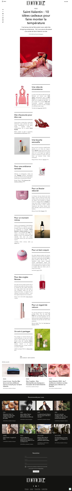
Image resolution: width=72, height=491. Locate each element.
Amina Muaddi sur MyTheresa (20, 133)
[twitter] (3, 18)
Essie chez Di (29, 296)
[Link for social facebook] (33, 486)
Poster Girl (40, 108)
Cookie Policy (44, 489)
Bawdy (42, 211)
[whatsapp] (3, 20)
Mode (36, 8)
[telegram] (3, 22)
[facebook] (3, 12)
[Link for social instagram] (36, 486)
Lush (38, 270)
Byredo (44, 159)
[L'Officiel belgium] (36, 3)
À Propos (27, 489)
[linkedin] (3, 16)
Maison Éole (29, 348)
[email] (3, 10)
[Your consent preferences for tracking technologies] (70, 489)
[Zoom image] (22, 96)
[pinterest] (3, 14)
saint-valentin (31, 357)
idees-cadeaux (23, 357)
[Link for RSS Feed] (38, 486)
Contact (31, 489)
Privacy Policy (41, 468)
